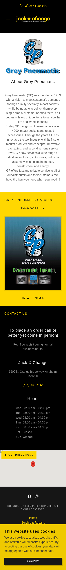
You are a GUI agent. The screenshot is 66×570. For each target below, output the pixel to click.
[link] (33, 20)
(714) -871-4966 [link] (33, 385)
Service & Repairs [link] (33, 522)
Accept (33, 561)
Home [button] (33, 517)
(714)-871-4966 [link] (33, 6)
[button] (8, 21)
